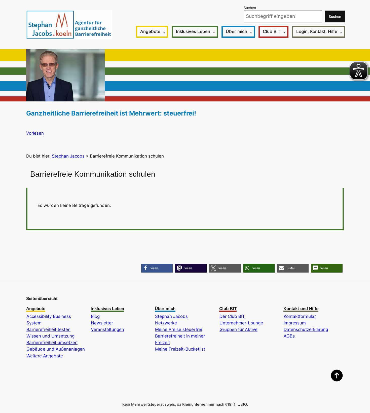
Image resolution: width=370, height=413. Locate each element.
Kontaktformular (300, 316)
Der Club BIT (232, 316)
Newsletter (102, 322)
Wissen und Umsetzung (50, 336)
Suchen (250, 8)
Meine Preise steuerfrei (178, 329)
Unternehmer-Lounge (241, 322)
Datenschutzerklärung (306, 329)
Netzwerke (166, 322)
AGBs (289, 336)
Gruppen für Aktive (238, 329)
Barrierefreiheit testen (48, 329)
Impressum (295, 322)
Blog (95, 316)
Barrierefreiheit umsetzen (52, 342)
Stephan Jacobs (171, 316)
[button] (157, 268)
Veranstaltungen (107, 329)
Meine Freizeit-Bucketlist (180, 349)
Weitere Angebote (44, 355)
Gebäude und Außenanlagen (55, 349)
